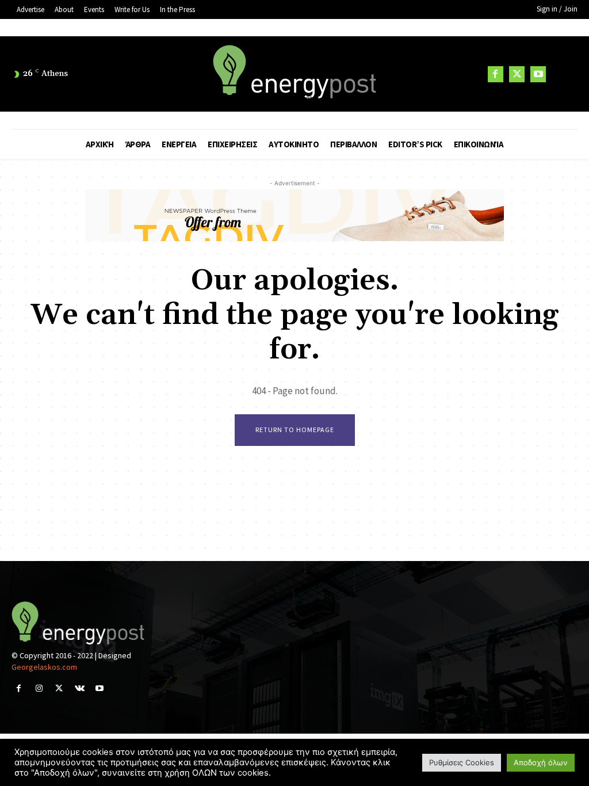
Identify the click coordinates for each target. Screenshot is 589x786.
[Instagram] (39, 688)
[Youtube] (538, 74)
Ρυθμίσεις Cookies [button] (461, 762)
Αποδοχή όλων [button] (541, 762)
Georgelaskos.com (44, 667)
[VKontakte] (79, 688)
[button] (563, 74)
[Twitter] (517, 74)
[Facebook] (495, 74)
